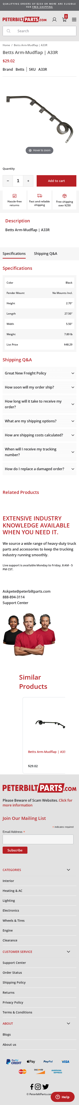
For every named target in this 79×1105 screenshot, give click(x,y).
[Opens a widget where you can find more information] (62, 1097)
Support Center (15, 602)
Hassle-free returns (14, 203)
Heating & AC (12, 891)
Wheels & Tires (14, 920)
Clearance (10, 940)
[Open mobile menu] (74, 19)
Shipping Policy (14, 982)
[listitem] (50, 735)
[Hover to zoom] (39, 119)
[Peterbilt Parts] (25, 19)
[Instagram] (38, 1086)
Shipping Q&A (45, 253)
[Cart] (64, 19)
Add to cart (56, 181)
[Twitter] (45, 1086)
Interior (8, 881)
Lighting (9, 900)
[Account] (54, 19)
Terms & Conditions (17, 1012)
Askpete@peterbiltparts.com (26, 591)
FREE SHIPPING (42, 6)
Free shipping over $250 (64, 203)
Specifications (14, 253)
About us (9, 1044)
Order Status (12, 972)
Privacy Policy (13, 1002)
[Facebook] (32, 1087)
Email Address (14, 832)
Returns (8, 992)
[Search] (8, 31)
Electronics (11, 910)
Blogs (7, 1034)
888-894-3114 (14, 597)
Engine (8, 930)
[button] (18, 735)
